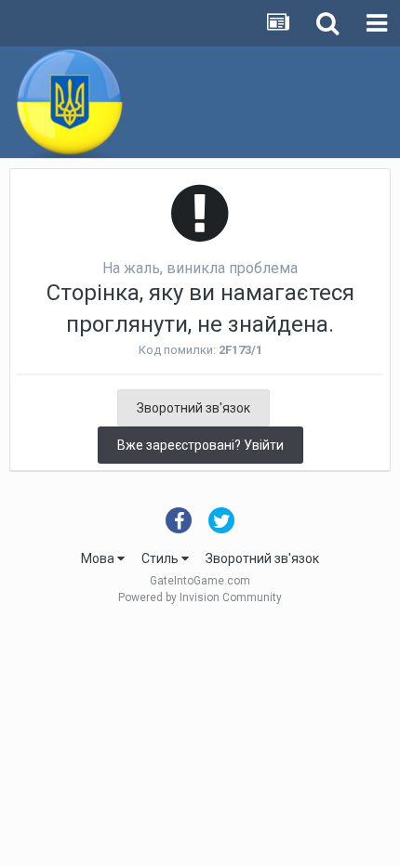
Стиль (161, 558)
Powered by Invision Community (200, 597)
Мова (99, 558)
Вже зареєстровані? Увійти (200, 445)
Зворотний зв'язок (193, 407)
